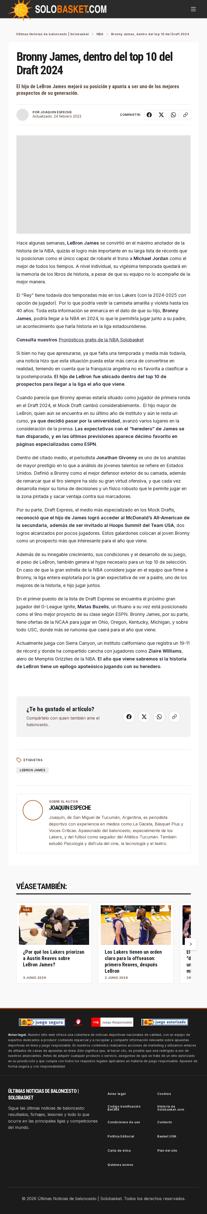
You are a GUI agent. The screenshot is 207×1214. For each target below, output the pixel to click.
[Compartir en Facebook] (149, 115)
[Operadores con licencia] (164, 1022)
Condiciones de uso (124, 1122)
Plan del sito (167, 1150)
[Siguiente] (191, 944)
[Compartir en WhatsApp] (173, 115)
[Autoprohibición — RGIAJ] (78, 1022)
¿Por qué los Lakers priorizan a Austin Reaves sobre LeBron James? (53, 958)
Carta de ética (119, 1150)
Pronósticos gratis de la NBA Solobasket (101, 339)
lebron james (32, 770)
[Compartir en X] (161, 115)
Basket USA (166, 1136)
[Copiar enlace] (185, 115)
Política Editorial (121, 1136)
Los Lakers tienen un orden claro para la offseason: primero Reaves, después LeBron (133, 961)
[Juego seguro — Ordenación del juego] (42, 1022)
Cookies (164, 1094)
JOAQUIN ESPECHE (56, 112)
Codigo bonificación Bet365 (124, 1108)
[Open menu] (193, 9)
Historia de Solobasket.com (170, 1108)
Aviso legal (117, 1094)
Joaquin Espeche (70, 807)
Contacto (164, 1122)
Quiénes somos (120, 1165)
